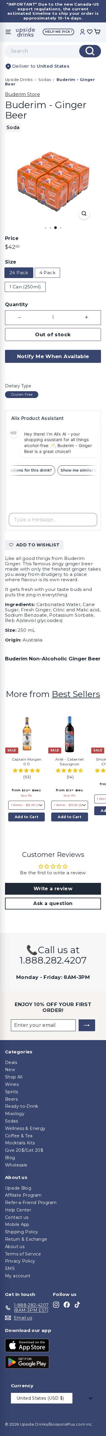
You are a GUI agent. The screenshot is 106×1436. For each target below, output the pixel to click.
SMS (10, 1268)
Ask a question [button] (52, 903)
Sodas (44, 79)
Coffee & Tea (19, 1135)
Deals (11, 1062)
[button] (26, 770)
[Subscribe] (87, 1025)
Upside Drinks (18, 79)
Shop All (13, 1077)
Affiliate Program (23, 1195)
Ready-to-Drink (21, 1106)
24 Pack (18, 272)
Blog (10, 1157)
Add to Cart (26, 817)
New (10, 1069)
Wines (12, 1084)
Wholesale (16, 1165)
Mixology (14, 1113)
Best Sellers (76, 694)
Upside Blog (18, 1188)
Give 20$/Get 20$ (24, 1150)
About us (14, 1246)
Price (12, 238)
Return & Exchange (26, 1239)
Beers (11, 1099)
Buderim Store (22, 94)
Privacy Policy (20, 1261)
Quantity (16, 304)
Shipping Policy (21, 1231)
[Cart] (97, 32)
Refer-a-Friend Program (31, 1202)
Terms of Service (23, 1254)
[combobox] (53, 51)
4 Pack (47, 272)
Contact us (17, 1217)
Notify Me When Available (53, 356)
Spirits (11, 1091)
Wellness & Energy (25, 1128)
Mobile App (17, 1224)
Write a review (53, 888)
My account (18, 1276)
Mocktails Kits (20, 1143)
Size (10, 262)
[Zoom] (84, 213)
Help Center (18, 1210)
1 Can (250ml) (25, 287)
